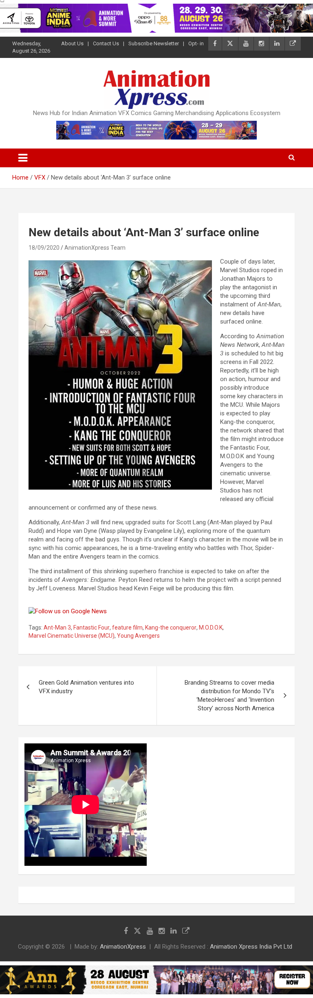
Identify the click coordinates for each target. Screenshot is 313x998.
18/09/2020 (44, 247)
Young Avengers (138, 635)
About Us (72, 43)
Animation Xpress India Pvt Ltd (251, 946)
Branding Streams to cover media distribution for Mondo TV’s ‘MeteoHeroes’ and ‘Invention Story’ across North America (229, 695)
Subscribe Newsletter (153, 43)
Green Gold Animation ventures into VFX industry (86, 687)
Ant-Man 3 (57, 627)
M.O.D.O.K (211, 627)
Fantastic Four (91, 627)
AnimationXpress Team (95, 247)
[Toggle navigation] (22, 158)
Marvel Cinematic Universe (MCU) (72, 635)
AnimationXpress (123, 946)
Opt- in (196, 43)
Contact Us (106, 43)
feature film (127, 627)
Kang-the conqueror (170, 627)
